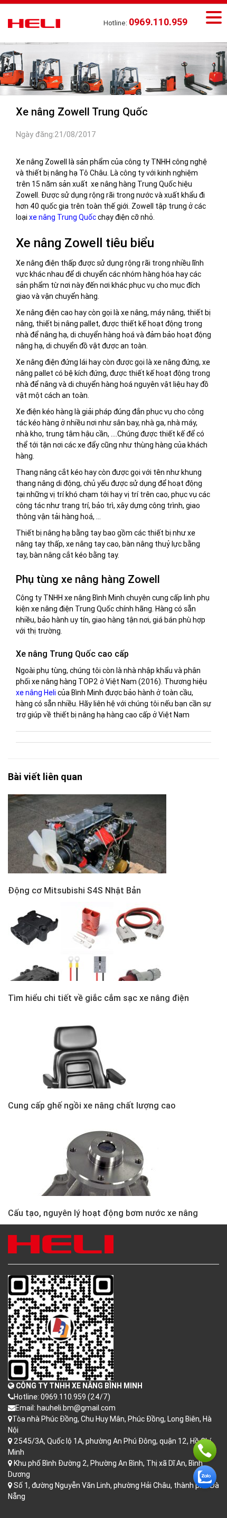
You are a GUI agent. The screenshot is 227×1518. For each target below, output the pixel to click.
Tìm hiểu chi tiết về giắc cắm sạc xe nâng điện (98, 997)
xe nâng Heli (36, 692)
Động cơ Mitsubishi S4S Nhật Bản (74, 890)
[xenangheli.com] (34, 22)
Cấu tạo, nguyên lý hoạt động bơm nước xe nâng (103, 1213)
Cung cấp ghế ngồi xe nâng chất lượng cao (92, 1105)
